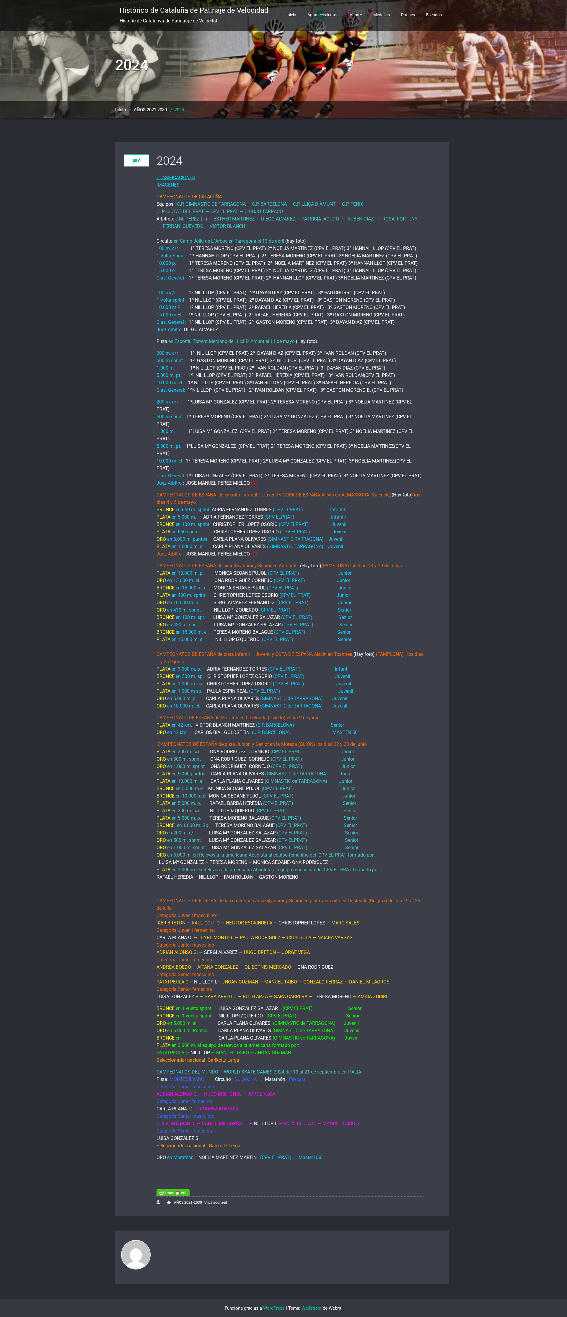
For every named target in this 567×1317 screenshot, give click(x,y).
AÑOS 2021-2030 (150, 109)
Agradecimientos (322, 14)
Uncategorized (215, 1202)
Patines (408, 14)
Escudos (434, 14)
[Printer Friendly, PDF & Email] (173, 1192)
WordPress (274, 1308)
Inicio (291, 14)
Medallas (381, 14)
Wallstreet (312, 1308)
